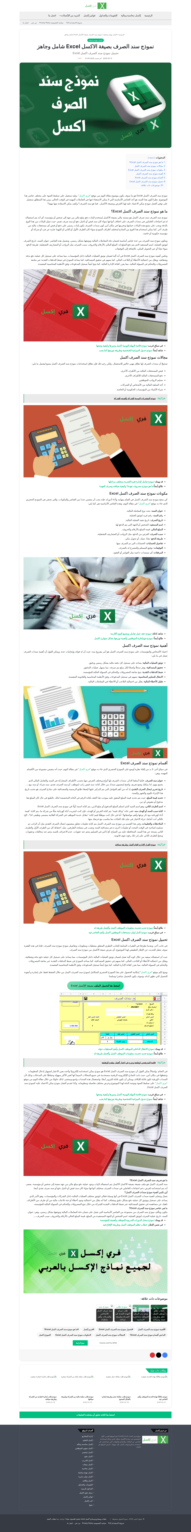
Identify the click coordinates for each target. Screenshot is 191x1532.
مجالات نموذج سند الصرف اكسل (110, 1335)
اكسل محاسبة (87, 1468)
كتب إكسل (88, 1501)
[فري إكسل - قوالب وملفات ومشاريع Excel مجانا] (95, 6)
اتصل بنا (52, 15)
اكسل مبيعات (88, 1464)
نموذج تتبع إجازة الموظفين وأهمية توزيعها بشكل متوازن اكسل (123, 638)
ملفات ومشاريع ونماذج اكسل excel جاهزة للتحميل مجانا (86, 1519)
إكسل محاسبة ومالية (131, 15)
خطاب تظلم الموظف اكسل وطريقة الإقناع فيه (125, 1224)
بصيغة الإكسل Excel (95, 985)
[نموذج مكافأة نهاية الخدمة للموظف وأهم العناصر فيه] (151, 1384)
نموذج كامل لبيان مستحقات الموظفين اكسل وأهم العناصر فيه (118, 932)
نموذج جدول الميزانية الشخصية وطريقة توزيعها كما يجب (125, 350)
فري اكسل (84, 195)
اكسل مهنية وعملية (110, 35)
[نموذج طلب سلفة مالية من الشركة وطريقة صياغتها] (77, 1384)
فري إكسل (88, 1329)
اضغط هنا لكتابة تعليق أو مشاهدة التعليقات (95, 1415)
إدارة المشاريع (87, 1436)
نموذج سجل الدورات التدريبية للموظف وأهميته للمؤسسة (127, 1220)
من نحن (34, 23)
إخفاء (151, 158)
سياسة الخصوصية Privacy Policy (51, 23)
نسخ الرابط (80, 1343)
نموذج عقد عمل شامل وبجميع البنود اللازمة (130, 633)
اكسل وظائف (87, 1481)
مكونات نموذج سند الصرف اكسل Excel (72, 1335)
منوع (91, 1505)
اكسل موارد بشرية (85, 1477)
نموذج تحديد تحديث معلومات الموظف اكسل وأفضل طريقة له (123, 927)
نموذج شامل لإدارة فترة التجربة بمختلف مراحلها (131, 481)
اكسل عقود (88, 1456)
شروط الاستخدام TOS (74, 23)
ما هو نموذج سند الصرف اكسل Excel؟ (60, 1329)
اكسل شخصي (87, 1452)
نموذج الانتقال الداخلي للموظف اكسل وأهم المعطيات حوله (126, 1049)
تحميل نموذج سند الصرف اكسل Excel (115, 1329)
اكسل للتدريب (87, 1460)
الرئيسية (148, 15)
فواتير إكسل (89, 15)
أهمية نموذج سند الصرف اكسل (151, 1329)
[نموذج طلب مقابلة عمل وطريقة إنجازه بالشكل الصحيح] (114, 1384)
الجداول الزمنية (87, 1489)
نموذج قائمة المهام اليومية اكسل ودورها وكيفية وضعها (121, 345)
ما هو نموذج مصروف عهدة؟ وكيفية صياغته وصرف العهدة (126, 486)
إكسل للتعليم (88, 1440)
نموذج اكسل (44, 1335)
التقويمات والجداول (108, 15)
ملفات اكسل (51, 1519)
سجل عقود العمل (86, 1493)
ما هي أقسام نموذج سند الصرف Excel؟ (147, 1335)
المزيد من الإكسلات (70, 15)
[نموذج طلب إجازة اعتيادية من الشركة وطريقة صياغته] (40, 1384)
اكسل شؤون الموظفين (84, 1448)
